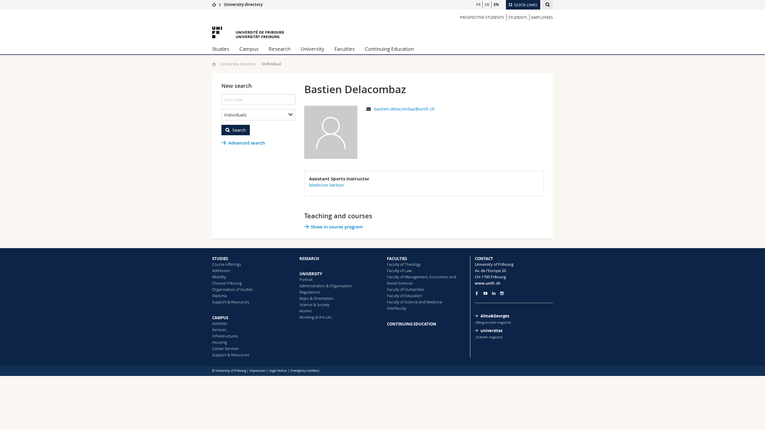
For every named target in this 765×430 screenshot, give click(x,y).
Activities (219, 323)
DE (487, 4)
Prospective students (482, 17)
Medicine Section (326, 185)
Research (279, 48)
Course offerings (226, 264)
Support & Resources (230, 302)
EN (496, 4)
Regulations (309, 292)
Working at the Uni (315, 317)
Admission (221, 270)
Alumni (305, 311)
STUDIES (220, 258)
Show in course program (337, 227)
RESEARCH (309, 258)
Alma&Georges (495, 316)
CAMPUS (220, 317)
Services (219, 329)
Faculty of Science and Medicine (414, 302)
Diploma (219, 295)
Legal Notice (278, 371)
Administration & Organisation (325, 285)
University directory (243, 4)
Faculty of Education (404, 295)
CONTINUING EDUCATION (411, 324)
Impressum (257, 371)
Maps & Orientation (316, 298)
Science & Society (314, 304)
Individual (271, 64)
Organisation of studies (232, 289)
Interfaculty (396, 308)
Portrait (306, 279)
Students (517, 17)
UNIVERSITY (310, 274)
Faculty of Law (399, 270)
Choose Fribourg (227, 283)
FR (478, 4)
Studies (220, 48)
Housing (219, 342)
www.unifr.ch (487, 283)
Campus (248, 48)
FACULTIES (397, 258)
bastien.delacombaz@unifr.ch (404, 109)
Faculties (344, 48)
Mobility (219, 277)
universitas (491, 330)
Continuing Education (389, 48)
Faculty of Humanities (405, 289)
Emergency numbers (304, 371)
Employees (542, 17)
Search (239, 130)
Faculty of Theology (404, 264)
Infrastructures (225, 336)
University (312, 48)
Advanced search (246, 143)
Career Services (225, 348)
